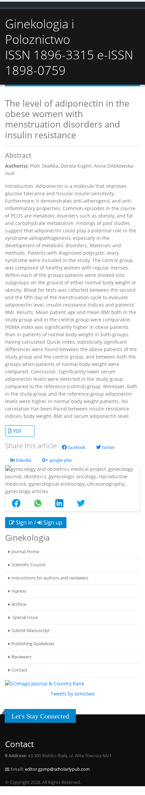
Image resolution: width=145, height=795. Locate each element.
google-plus (60, 460)
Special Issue (24, 617)
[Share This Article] (16, 503)
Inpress (18, 591)
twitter (108, 447)
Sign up (52, 522)
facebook (76, 447)
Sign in (23, 522)
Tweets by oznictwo (72, 693)
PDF (17, 431)
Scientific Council (28, 565)
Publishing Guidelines (32, 644)
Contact (19, 670)
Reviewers (21, 657)
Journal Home (25, 552)
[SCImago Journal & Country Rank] (44, 683)
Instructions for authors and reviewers (49, 578)
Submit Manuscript (30, 630)
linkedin (22, 460)
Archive (18, 604)
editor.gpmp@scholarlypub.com (57, 769)
